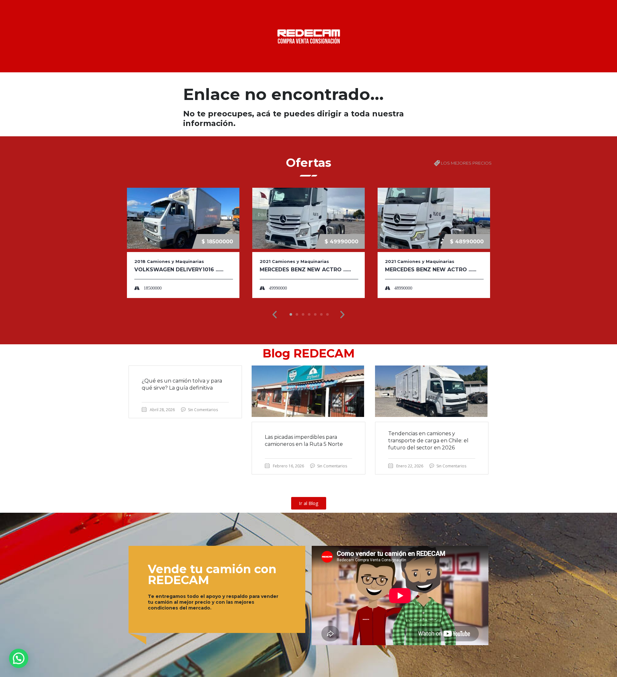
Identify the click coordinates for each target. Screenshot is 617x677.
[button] (274, 315)
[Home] (308, 35)
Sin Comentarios (203, 409)
